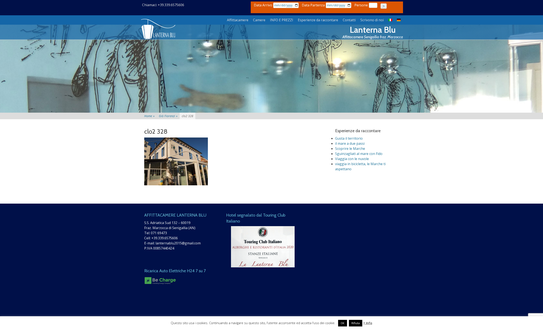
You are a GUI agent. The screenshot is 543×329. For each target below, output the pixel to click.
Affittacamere (237, 20)
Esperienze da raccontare (318, 20)
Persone (361, 5)
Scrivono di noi (372, 20)
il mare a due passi (350, 143)
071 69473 (159, 233)
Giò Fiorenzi (168, 116)
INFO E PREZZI (281, 20)
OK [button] (342, 323)
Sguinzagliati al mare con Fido (358, 153)
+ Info (367, 323)
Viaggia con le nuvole (352, 158)
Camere (259, 20)
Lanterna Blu (373, 29)
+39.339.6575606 (164, 238)
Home (149, 116)
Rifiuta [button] (355, 323)
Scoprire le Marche (350, 148)
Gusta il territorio (349, 138)
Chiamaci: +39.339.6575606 (163, 5)
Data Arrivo (263, 5)
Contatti (349, 20)
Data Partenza (313, 5)
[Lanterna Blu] (158, 29)
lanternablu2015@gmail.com (178, 243)
